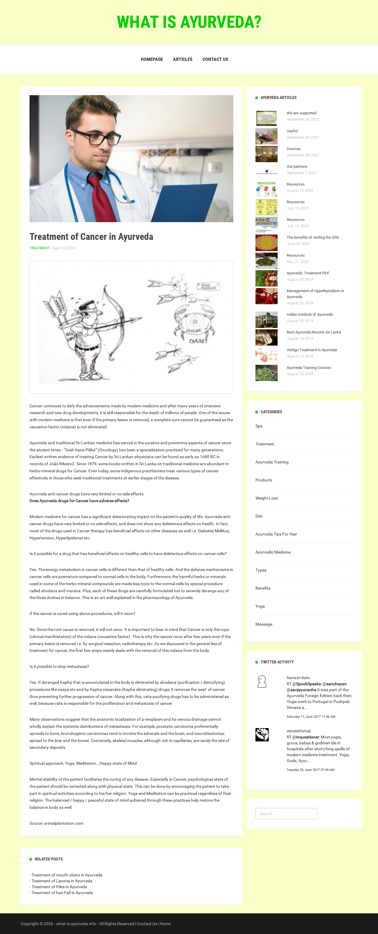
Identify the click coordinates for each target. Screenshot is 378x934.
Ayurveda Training (272, 462)
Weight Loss (266, 498)
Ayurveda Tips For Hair (276, 534)
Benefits (263, 588)
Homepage (152, 59)
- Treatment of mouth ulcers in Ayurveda (66, 875)
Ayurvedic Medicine (273, 552)
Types (260, 570)
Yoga (260, 606)
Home (165, 923)
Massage (263, 624)
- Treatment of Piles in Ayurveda (58, 886)
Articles (183, 59)
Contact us (215, 59)
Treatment (40, 248)
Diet (259, 516)
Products (263, 480)
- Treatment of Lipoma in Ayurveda (61, 880)
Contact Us (147, 923)
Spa (259, 426)
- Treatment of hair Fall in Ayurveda (61, 892)
